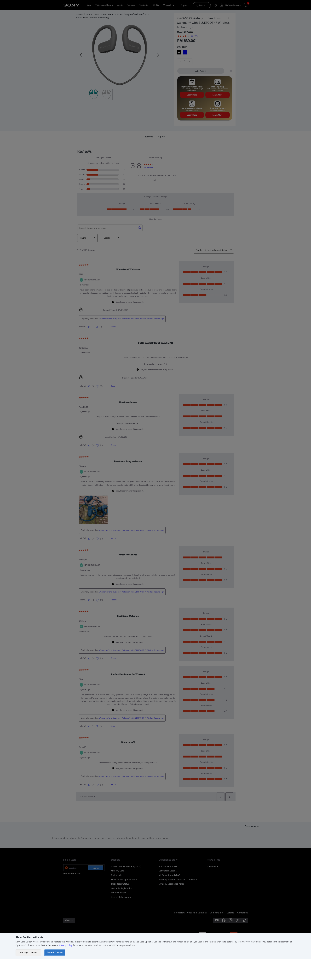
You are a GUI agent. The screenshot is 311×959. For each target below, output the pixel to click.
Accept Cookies (55, 952)
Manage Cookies (28, 952)
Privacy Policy (65, 945)
